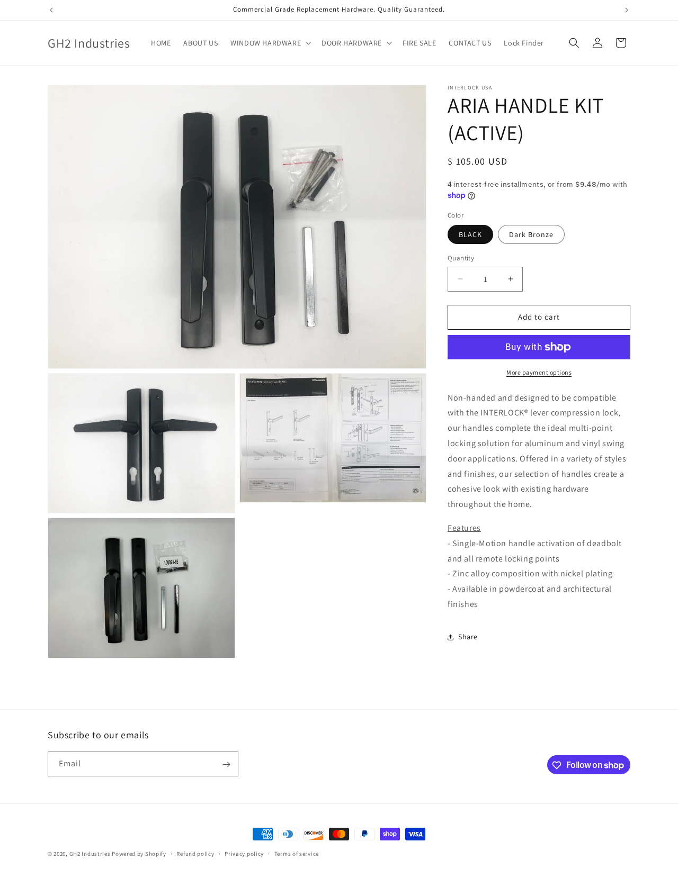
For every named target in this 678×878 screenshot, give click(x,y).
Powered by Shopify (139, 853)
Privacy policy (244, 853)
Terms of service (296, 853)
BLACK (470, 234)
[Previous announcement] (51, 10)
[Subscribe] (226, 764)
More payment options (539, 372)
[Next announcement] (626, 10)
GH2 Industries (90, 853)
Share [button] (468, 636)
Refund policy (195, 853)
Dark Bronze (531, 234)
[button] (269, 43)
